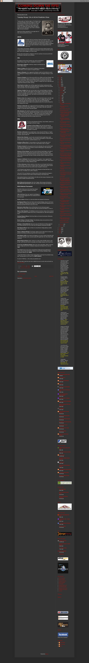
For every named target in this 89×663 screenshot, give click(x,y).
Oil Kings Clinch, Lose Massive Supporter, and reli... (65, 194)
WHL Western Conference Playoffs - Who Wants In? (65, 180)
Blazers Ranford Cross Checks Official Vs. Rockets (65, 187)
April (61, 100)
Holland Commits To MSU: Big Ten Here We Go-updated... (65, 155)
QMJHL (26, 267)
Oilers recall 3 (62, 170)
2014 (60, 81)
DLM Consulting (62, 582)
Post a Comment (22, 273)
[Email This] (34, 266)
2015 (60, 79)
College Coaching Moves (64, 189)
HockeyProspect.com (63, 585)
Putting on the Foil (62, 540)
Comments (61, 618)
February (62, 224)
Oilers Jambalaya (62, 551)
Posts (60, 616)
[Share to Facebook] (38, 266)
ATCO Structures (62, 578)
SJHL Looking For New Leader (65, 134)
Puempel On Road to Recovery (66, 153)
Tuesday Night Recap (64, 196)
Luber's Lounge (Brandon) (64, 415)
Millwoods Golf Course (63, 588)
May (61, 98)
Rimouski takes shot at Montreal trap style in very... (65, 129)
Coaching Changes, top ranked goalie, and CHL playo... (66, 112)
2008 (60, 231)
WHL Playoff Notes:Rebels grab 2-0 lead (65, 122)
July (61, 95)
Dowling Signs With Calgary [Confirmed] (65, 136)
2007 (60, 232)
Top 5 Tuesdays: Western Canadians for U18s (64, 201)
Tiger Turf (61, 383)
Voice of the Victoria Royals (64, 418)
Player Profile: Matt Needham (65, 138)
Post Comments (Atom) (27, 278)
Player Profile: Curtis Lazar (65, 108)
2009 (60, 229)
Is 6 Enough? (62, 176)
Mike (61, 646)
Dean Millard (62, 642)
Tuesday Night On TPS (64, 110)
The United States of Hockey (64, 523)
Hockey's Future (62, 526)
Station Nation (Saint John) (64, 374)
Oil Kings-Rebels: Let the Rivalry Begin (64, 132)
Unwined (60, 590)
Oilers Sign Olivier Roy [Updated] (64, 107)
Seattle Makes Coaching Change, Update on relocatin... (64, 115)
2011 (60, 85)
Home (36, 276)
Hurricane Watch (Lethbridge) (65, 401)
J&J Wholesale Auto (62, 586)
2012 (60, 84)
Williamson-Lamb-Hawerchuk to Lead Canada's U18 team (65, 158)
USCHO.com (61, 462)
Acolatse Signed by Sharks (65, 213)
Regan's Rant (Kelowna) (64, 380)
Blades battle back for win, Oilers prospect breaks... (65, 218)
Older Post (51, 276)
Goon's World (61, 454)
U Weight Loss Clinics (63, 589)
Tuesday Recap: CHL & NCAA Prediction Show (65, 148)
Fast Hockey (61, 583)
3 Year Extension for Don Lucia (65, 172)
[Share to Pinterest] (40, 266)
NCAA (22, 267)
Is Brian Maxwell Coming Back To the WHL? (65, 174)
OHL (24, 267)
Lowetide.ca (61, 554)
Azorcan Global (62, 579)
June (61, 97)
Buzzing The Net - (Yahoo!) (64, 398)
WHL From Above (62, 430)
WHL (29, 267)
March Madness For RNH (64, 178)
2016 (60, 77)
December (62, 87)
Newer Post (20, 276)
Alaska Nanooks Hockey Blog (65, 469)
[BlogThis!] (36, 266)
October (61, 90)
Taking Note (61, 408)
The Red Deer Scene (63, 424)
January (61, 225)
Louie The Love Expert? (64, 222)
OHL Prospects (62, 377)
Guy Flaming (62, 644)
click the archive (20, 262)
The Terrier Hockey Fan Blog (64, 451)
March (61, 102)
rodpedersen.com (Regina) (64, 386)
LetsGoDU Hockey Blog (64, 472)
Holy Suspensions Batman (65, 124)
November (62, 89)
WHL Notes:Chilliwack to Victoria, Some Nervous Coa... (65, 119)
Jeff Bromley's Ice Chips (64, 427)
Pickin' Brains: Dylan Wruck (65, 182)
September (62, 92)
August (61, 93)
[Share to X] (37, 266)
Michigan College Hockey (64, 475)
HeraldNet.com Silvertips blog (65, 421)
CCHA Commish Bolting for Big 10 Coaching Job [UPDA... (65, 146)
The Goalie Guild (62, 489)
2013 (60, 82)
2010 (60, 227)
